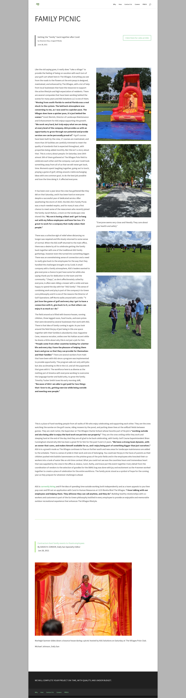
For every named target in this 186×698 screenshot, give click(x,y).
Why (114, 4)
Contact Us (128, 4)
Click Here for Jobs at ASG (137, 37)
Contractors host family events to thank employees (61, 543)
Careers (137, 4)
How (120, 4)
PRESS (145, 4)
